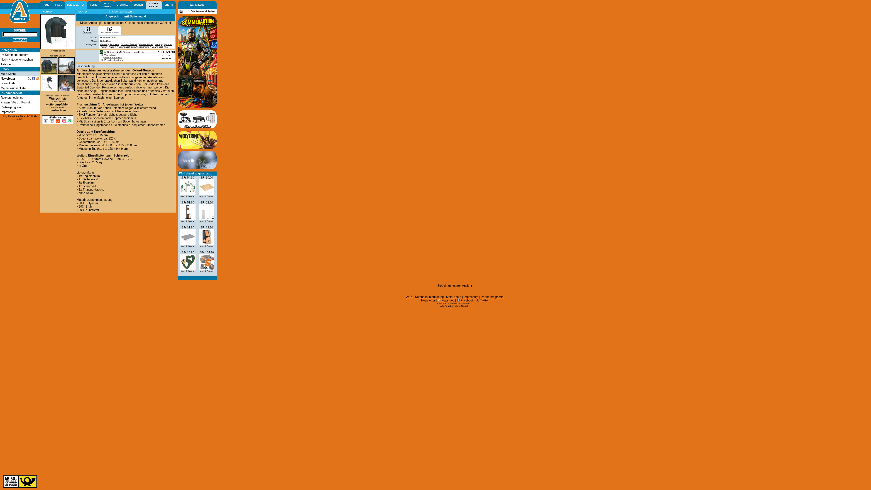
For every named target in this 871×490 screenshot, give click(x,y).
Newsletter (428, 300)
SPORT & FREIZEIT (122, 12)
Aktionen (6, 64)
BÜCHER (138, 5)
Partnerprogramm (492, 297)
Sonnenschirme (160, 47)
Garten (104, 44)
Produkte (114, 44)
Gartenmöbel (146, 44)
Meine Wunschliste (13, 88)
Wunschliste (110, 55)
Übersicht (87, 32)
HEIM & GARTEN (76, 5)
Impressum (471, 297)
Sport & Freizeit (129, 44)
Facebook (467, 300)
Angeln (112, 47)
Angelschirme (142, 47)
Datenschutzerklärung (429, 297)
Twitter (484, 300)
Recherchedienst (12, 97)
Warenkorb (8, 83)
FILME (58, 5)
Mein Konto (453, 297)
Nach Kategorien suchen (17, 59)
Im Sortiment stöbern (14, 54)
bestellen (166, 58)
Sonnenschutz (126, 47)
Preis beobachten (113, 60)
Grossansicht (58, 50)
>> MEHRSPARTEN (154, 5)
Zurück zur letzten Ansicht (455, 285)
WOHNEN (47, 12)
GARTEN (83, 12)
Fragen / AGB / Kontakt (16, 102)
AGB (409, 297)
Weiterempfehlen (113, 57)
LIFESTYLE (122, 5)
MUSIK (93, 5)
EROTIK (169, 5)
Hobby (158, 44)
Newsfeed (447, 300)
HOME (46, 5)
